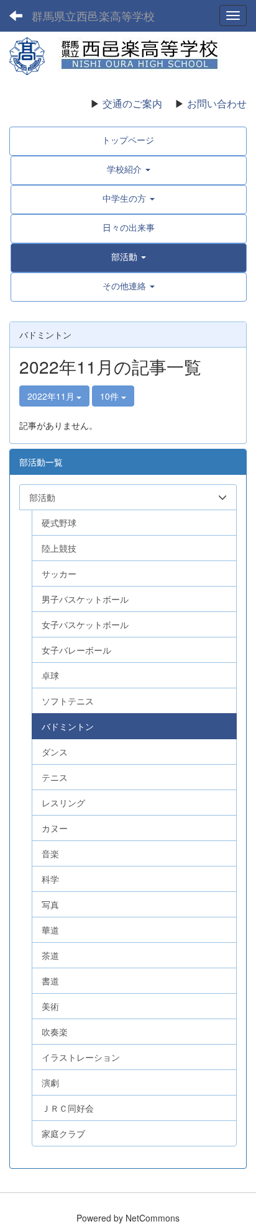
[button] (128, 256)
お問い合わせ (217, 103)
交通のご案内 (132, 103)
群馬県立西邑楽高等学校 (93, 15)
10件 (110, 396)
